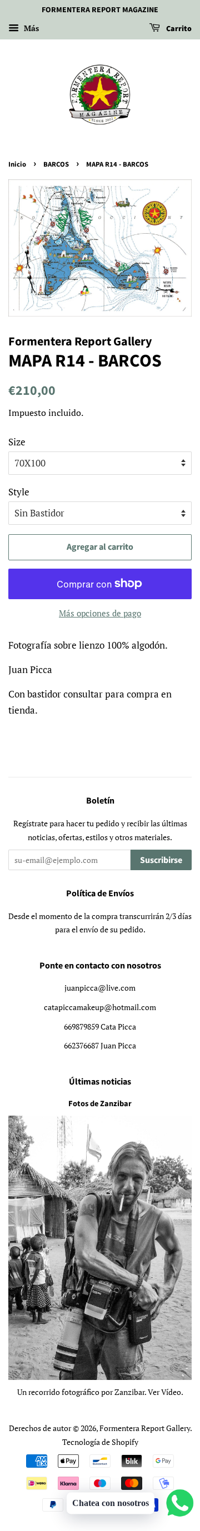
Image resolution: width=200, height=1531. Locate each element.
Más (30, 28)
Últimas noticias (100, 1082)
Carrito (178, 28)
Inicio (17, 164)
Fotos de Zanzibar (100, 1104)
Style (18, 491)
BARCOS (56, 164)
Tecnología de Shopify (100, 1442)
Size (17, 441)
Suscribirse (161, 860)
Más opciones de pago (100, 613)
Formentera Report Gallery (144, 1428)
